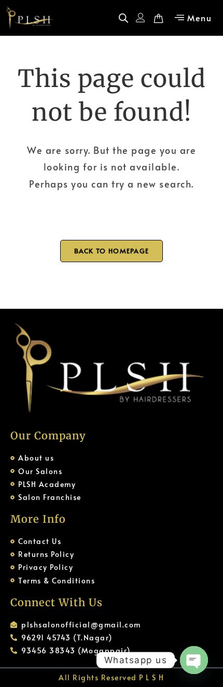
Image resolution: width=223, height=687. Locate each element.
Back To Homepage (111, 250)
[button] (192, 17)
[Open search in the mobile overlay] (123, 17)
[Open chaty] (194, 660)
